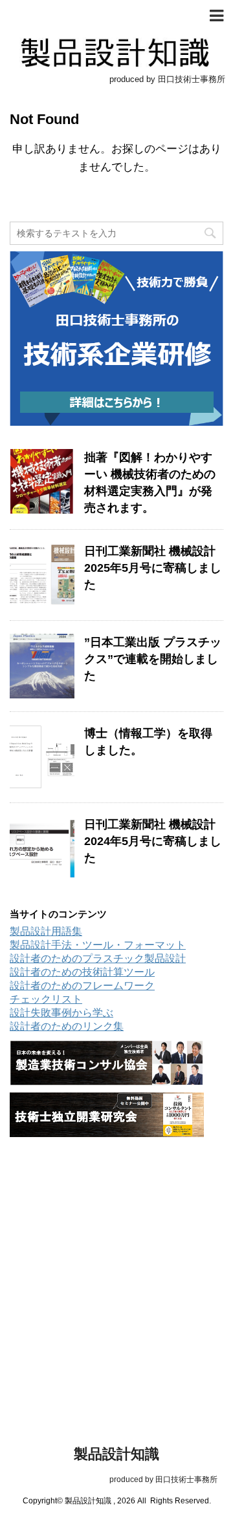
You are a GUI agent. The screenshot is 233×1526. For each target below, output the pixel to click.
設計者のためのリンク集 (67, 1026)
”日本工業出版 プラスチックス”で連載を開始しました (152, 659)
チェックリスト (46, 999)
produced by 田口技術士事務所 (116, 1479)
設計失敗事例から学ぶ (61, 1012)
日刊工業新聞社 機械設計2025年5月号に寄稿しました (152, 568)
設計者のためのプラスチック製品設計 (98, 958)
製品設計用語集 (46, 931)
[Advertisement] (116, 1270)
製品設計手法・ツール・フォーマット (98, 944)
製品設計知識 (116, 1454)
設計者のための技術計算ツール (82, 972)
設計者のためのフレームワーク (82, 985)
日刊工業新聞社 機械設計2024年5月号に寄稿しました (152, 841)
